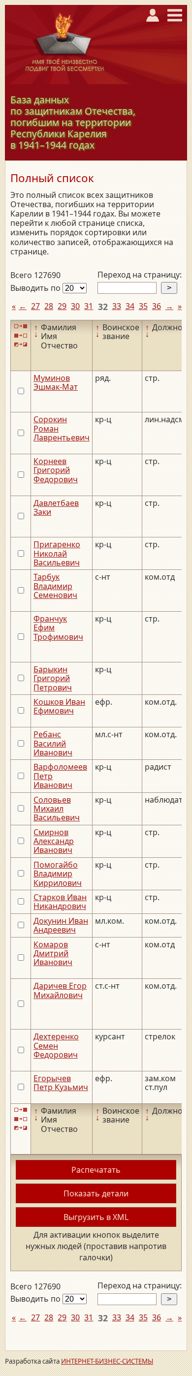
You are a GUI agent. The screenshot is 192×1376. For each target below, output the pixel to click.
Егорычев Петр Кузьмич (60, 1083)
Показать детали (96, 1193)
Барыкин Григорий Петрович (52, 678)
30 (75, 306)
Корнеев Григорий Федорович (55, 470)
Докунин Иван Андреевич (60, 925)
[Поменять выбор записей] (20, 344)
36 (156, 306)
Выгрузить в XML (96, 1217)
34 (130, 306)
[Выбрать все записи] (20, 326)
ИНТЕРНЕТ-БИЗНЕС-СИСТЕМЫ (107, 1361)
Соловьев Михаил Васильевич (56, 808)
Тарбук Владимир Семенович (55, 585)
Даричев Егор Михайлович (60, 990)
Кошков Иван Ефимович (59, 706)
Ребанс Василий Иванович (52, 743)
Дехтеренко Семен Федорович (56, 1045)
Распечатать (96, 1169)
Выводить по (36, 287)
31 (88, 306)
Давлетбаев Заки (56, 507)
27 (35, 306)
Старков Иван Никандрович (60, 901)
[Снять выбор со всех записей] (20, 335)
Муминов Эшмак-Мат (55, 382)
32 (103, 307)
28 (48, 306)
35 (143, 306)
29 (62, 306)
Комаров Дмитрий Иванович (52, 953)
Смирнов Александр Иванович (53, 841)
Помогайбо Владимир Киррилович (57, 873)
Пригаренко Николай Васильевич (56, 553)
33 (116, 306)
